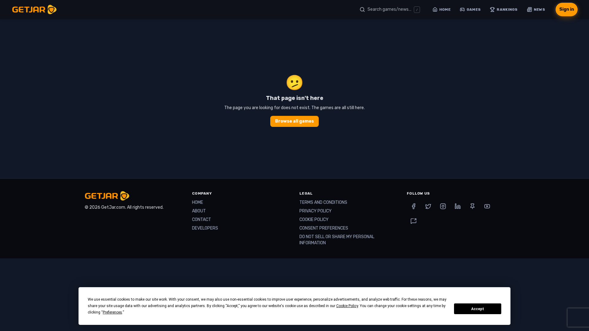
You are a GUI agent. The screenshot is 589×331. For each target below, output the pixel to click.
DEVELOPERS (205, 228)
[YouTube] (487, 206)
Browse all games (294, 121)
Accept (477, 309)
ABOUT (199, 211)
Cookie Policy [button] (347, 306)
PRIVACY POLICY (315, 211)
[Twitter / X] (428, 206)
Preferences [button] (112, 312)
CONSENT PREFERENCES (323, 228)
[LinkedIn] (457, 206)
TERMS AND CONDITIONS (323, 202)
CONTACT (201, 219)
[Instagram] (443, 206)
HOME (197, 202)
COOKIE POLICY (314, 219)
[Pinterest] (472, 206)
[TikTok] (413, 221)
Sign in (566, 9)
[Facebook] (413, 206)
